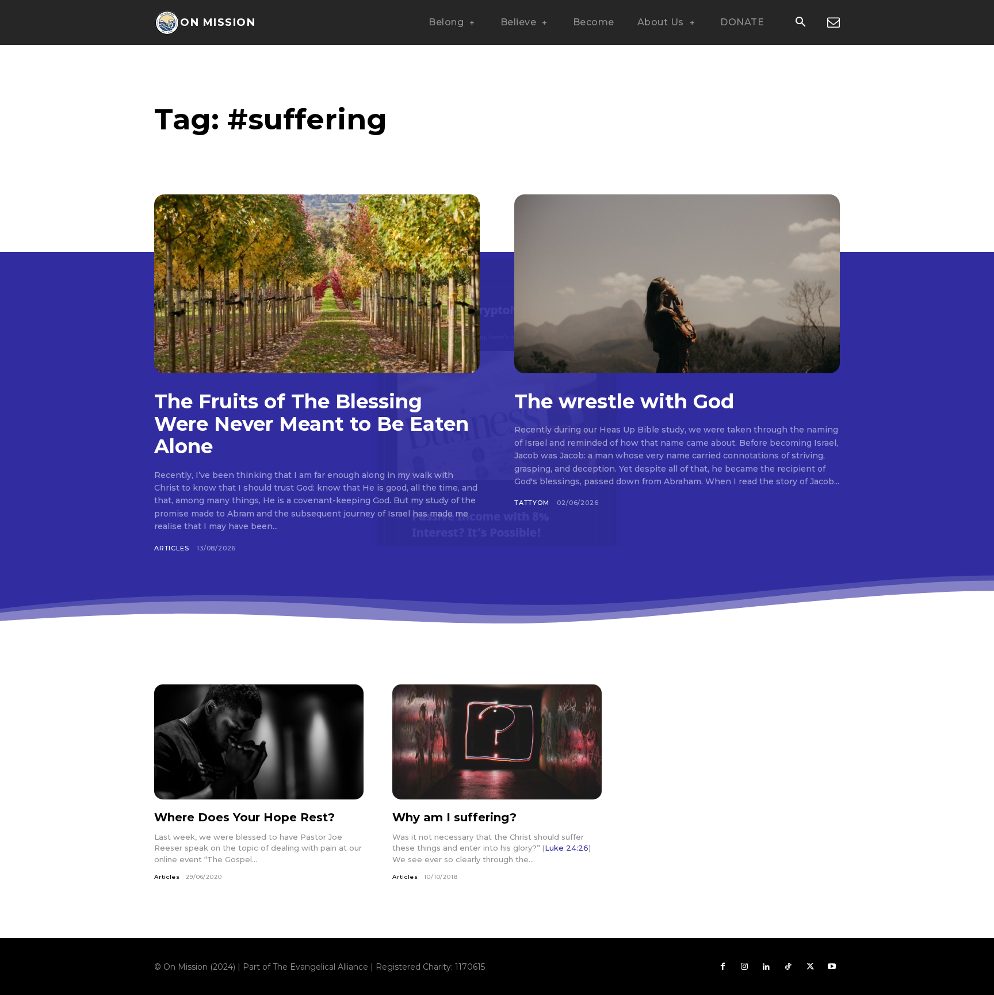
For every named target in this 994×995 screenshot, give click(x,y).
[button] (800, 23)
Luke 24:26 (566, 847)
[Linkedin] (766, 967)
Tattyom (531, 503)
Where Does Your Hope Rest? (244, 817)
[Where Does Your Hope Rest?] (259, 741)
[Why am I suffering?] (497, 741)
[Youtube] (832, 967)
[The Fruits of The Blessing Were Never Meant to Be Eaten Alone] (317, 283)
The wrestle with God (624, 401)
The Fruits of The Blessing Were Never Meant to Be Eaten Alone (311, 423)
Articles (171, 548)
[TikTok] (788, 967)
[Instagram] (744, 967)
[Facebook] (722, 967)
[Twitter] (810, 967)
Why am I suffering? (454, 817)
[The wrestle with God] (677, 283)
